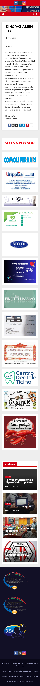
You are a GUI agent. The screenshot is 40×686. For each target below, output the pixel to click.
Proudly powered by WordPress (13, 663)
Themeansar (20, 666)
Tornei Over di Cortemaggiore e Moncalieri (16, 555)
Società (35, 676)
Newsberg (32, 663)
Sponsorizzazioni (12, 681)
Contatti (35, 671)
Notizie (8, 477)
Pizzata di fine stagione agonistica (19, 529)
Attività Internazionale (23, 671)
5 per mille (11, 671)
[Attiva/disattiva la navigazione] (18, 13)
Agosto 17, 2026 (14, 486)
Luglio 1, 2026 (13, 534)
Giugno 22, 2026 (13, 558)
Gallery (4, 676)
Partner (28, 676)
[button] (33, 14)
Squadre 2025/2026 (26, 681)
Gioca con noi (13, 676)
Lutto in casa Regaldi (18, 506)
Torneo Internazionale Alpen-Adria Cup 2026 (19, 481)
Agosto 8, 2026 (13, 510)
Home (4, 671)
